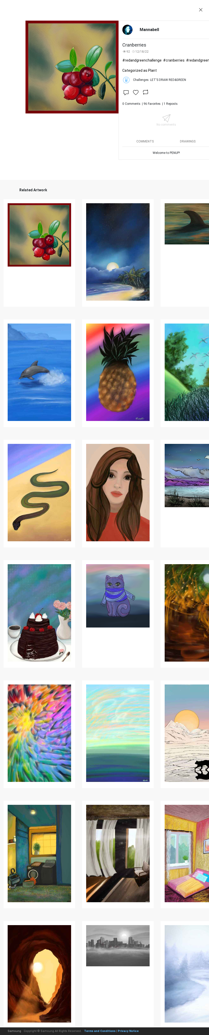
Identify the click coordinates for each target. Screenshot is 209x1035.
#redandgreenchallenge (142, 60)
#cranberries (174, 60)
